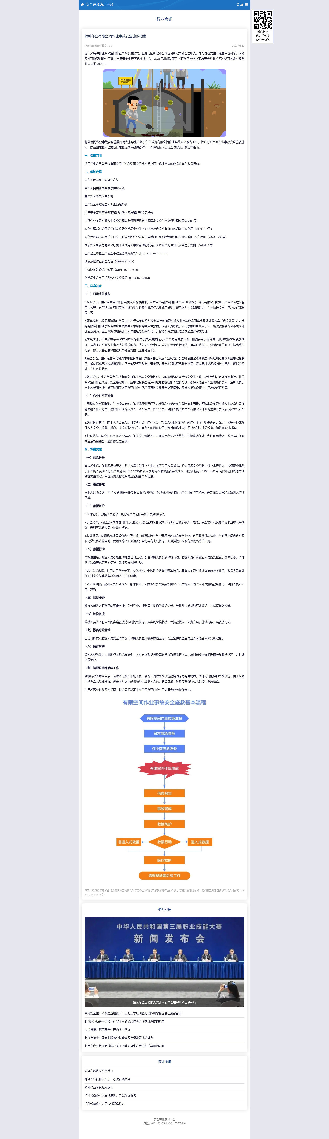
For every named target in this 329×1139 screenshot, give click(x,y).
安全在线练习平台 (99, 4)
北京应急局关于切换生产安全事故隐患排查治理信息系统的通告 (124, 1021)
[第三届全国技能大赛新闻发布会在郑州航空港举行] (164, 962)
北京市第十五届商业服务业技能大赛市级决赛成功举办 (119, 1037)
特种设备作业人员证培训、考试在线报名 (110, 1095)
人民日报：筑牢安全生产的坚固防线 (107, 1029)
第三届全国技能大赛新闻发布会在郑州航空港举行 (164, 1002)
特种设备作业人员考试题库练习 (105, 1103)
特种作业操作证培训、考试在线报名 (107, 1079)
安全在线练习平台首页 (99, 1071)
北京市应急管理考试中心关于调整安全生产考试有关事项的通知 (124, 1046)
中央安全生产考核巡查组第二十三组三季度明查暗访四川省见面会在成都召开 (133, 1013)
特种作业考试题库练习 (99, 1087)
